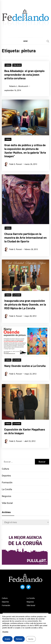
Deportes (6, 475)
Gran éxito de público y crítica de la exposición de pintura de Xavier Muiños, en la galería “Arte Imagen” (25, 150)
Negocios (6, 496)
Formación (7, 482)
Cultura (8, 65)
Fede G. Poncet (15, 164)
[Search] (48, 41)
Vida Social (17, 65)
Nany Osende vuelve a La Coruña (25, 366)
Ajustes (5, 632)
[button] (25, 41)
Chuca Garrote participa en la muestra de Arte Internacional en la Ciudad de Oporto (25, 237)
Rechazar (19, 639)
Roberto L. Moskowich (18, 86)
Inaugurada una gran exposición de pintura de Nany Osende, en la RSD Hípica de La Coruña (25, 304)
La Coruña (16, 295)
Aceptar (7, 639)
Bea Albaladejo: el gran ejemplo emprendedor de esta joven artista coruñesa (24, 74)
